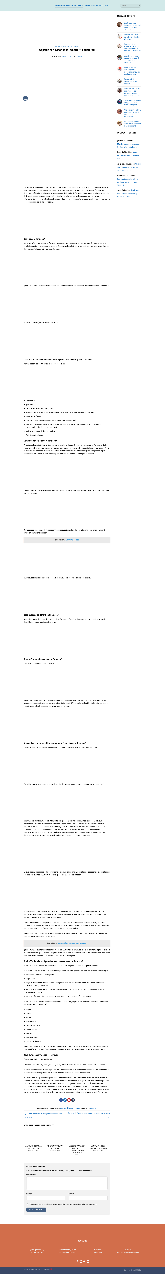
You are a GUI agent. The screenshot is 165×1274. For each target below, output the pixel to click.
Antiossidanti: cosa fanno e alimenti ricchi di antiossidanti (132, 124)
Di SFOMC (128, 1250)
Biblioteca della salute (68, 5)
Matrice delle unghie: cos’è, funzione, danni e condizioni (129, 167)
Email (71, 1194)
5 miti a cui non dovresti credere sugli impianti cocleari (33, 1146)
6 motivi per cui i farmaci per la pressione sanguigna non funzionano (132, 70)
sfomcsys (78, 56)
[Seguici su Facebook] (77, 1261)
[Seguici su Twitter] (84, 1261)
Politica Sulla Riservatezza (128, 1253)
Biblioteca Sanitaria (96, 5)
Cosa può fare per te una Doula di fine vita (128, 155)
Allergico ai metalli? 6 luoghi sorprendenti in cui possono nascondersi (132, 113)
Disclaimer (98, 1253)
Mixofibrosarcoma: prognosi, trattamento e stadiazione (128, 145)
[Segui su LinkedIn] (88, 1261)
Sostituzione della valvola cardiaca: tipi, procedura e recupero (127, 182)
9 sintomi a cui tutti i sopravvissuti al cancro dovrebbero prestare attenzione (132, 92)
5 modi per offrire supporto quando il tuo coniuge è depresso (98, 1146)
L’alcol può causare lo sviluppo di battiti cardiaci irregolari (132, 102)
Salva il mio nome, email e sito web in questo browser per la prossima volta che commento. (63, 1204)
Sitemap (97, 1250)
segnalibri (93, 1108)
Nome (29, 1194)
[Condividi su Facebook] (61, 1100)
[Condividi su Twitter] (65, 1100)
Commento (31, 1174)
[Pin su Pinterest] (69, 1100)
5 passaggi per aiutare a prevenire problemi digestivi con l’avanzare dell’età (77, 1147)
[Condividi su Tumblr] (73, 1100)
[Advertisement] (67, 30)
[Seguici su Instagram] (81, 1261)
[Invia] (139, 6)
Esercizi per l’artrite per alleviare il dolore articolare (55, 1146)
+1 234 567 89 (37, 1253)
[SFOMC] (38, 5)
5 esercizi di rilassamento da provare (130, 81)
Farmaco (76, 46)
